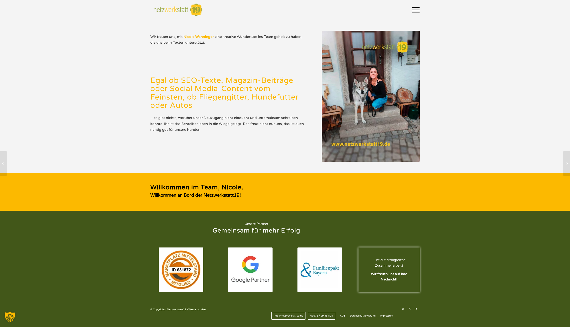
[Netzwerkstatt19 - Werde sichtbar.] (179, 10)
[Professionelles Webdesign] (566, 163)
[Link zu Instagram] (409, 309)
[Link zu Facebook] (416, 309)
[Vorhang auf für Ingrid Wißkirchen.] (3, 163)
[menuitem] (414, 10)
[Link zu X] (403, 309)
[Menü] (414, 10)
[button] (10, 317)
